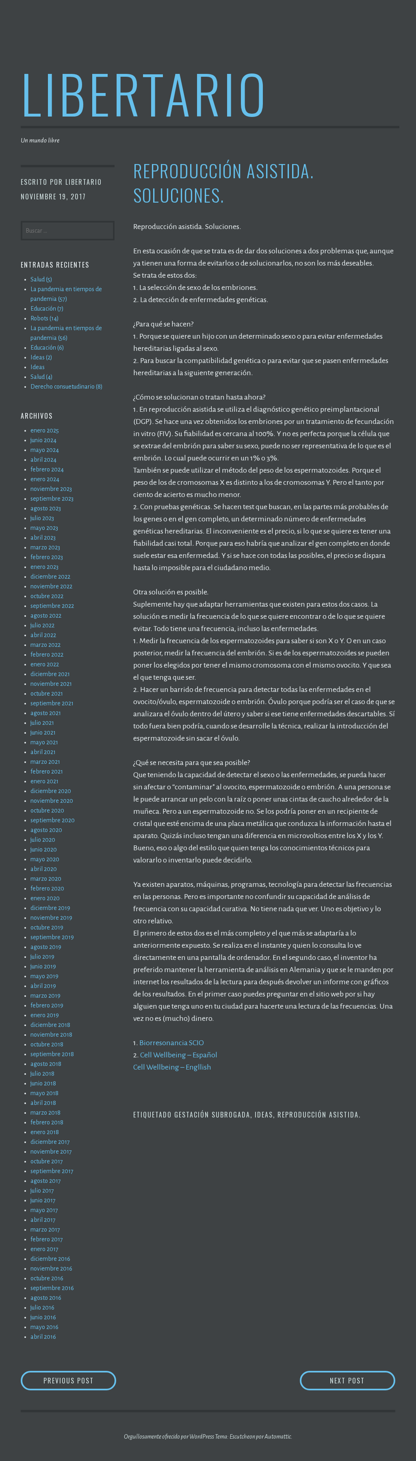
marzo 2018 (45, 1112)
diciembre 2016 (50, 1259)
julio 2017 (42, 1190)
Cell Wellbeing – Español (178, 1055)
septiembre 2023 (52, 498)
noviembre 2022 (51, 586)
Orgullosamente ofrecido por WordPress (169, 1436)
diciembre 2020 (50, 791)
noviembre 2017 (51, 1151)
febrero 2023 (46, 557)
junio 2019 (43, 966)
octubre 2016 (46, 1278)
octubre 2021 (46, 693)
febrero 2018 (46, 1122)
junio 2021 (43, 732)
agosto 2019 (45, 947)
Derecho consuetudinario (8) (66, 386)
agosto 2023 (45, 508)
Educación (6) (47, 347)
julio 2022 (42, 625)
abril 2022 (43, 635)
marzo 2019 (45, 995)
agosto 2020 (46, 830)
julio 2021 (42, 723)
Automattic (277, 1436)
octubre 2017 (46, 1161)
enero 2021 (44, 781)
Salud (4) (41, 377)
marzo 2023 (45, 547)
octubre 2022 (46, 596)
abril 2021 (43, 752)
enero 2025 (44, 430)
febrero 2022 (46, 654)
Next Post (362, 1380)
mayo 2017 (44, 1210)
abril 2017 (43, 1220)
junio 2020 (43, 849)
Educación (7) (47, 308)
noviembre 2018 (51, 1034)
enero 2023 (44, 567)
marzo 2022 (45, 645)
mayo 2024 (44, 450)
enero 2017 (44, 1249)
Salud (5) (41, 279)
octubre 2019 (46, 927)
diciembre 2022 (50, 576)
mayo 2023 (44, 528)
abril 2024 (43, 459)
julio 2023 (42, 518)
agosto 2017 (45, 1181)
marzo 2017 (45, 1229)
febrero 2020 (47, 888)
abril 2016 (43, 1336)
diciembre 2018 (50, 1025)
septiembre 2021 (52, 703)
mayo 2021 (44, 742)
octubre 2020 (47, 810)
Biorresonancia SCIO (171, 1043)
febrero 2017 (46, 1239)
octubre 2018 (46, 1044)
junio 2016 (43, 1317)
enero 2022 (44, 664)
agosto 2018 (45, 1064)
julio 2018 (42, 1073)
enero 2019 (44, 1015)
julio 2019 (42, 956)
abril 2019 (43, 986)
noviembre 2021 (51, 684)
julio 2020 (42, 839)
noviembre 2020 (51, 800)
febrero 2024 (47, 469)
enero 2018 (44, 1132)
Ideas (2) (41, 357)
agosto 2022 (45, 615)
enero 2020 (45, 898)
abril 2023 (43, 537)
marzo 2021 (45, 762)
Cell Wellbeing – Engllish (172, 1067)
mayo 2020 (44, 859)
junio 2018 (43, 1083)
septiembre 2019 (52, 937)
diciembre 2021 (50, 674)
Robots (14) (44, 318)
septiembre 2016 (52, 1288)
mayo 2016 (44, 1327)
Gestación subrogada (212, 1115)
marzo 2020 (45, 878)
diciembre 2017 (50, 1142)
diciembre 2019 (50, 908)
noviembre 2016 (51, 1268)
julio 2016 (42, 1307)
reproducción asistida (318, 1115)
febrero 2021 (46, 771)
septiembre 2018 (52, 1054)
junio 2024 (43, 440)
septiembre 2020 (52, 820)
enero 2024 (44, 479)
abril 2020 (43, 869)
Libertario (145, 93)
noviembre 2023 (51, 489)
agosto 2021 (45, 713)
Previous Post (79, 1380)
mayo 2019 (44, 976)
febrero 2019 (46, 1005)
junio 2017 (43, 1200)
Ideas (264, 1115)
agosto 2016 (45, 1298)
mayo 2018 (44, 1093)
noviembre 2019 (51, 917)
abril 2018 (43, 1103)
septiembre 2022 (52, 606)
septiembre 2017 (52, 1171)
